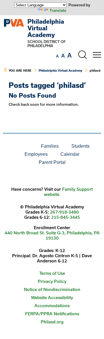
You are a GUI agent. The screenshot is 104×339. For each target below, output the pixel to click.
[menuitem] (15, 146)
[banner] (52, 48)
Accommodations (52, 305)
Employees (36, 154)
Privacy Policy (52, 281)
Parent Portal (52, 162)
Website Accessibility (52, 297)
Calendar (69, 154)
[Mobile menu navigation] (96, 55)
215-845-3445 (65, 217)
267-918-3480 (64, 212)
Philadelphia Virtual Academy (45, 28)
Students (80, 146)
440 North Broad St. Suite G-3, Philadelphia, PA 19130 (52, 235)
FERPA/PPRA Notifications (52, 313)
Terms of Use (52, 273)
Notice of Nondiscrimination (52, 289)
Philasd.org (52, 321)
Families (50, 146)
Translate (57, 10)
